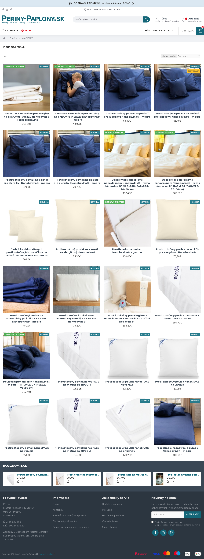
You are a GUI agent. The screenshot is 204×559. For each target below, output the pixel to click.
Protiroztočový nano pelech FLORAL (183, 474)
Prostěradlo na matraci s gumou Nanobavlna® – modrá (177, 449)
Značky (13, 38)
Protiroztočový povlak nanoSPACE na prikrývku (127, 449)
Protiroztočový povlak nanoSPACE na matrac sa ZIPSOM (177, 317)
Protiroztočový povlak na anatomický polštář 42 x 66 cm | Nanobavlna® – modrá (26, 318)
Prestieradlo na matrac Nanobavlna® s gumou (127, 251)
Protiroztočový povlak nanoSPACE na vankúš (127, 383)
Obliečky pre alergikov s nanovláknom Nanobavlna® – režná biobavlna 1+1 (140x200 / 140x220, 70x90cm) (127, 184)
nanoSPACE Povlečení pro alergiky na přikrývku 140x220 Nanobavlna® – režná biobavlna (27, 116)
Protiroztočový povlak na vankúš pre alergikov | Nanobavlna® (77, 251)
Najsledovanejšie (15, 466)
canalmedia (46, 554)
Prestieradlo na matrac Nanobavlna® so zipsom (133, 474)
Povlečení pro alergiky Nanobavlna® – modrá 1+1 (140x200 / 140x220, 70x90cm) (26, 384)
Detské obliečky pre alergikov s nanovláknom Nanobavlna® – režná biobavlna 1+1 (127, 318)
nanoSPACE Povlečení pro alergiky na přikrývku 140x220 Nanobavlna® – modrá (77, 116)
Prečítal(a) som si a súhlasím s (177, 523)
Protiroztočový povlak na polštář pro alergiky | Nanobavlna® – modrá (127, 115)
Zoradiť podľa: (169, 56)
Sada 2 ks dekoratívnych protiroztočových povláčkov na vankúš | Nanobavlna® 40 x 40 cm (26, 252)
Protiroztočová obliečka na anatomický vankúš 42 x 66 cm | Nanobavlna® (77, 318)
